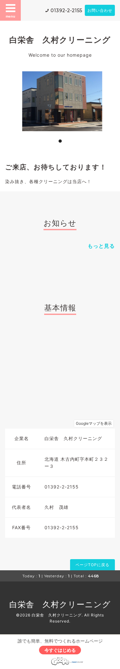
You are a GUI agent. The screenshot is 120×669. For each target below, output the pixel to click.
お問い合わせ (99, 10)
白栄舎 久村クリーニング (60, 40)
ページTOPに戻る (92, 564)
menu (10, 16)
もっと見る (101, 246)
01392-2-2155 (66, 10)
